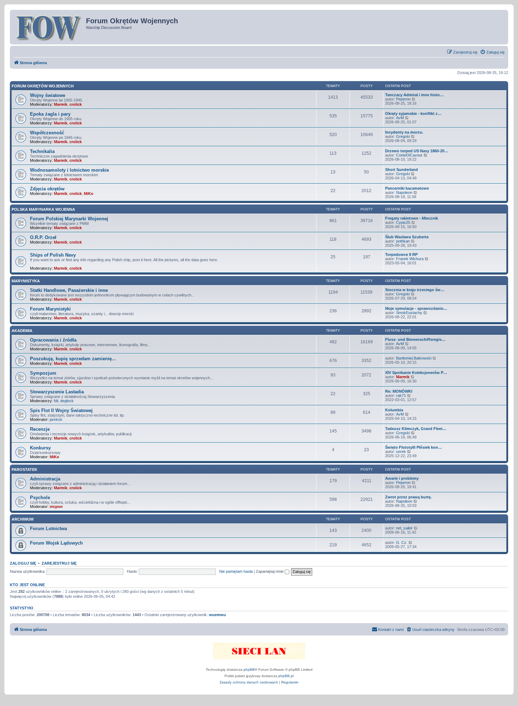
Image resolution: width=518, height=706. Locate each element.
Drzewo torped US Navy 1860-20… (416, 151)
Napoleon (404, 192)
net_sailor (404, 528)
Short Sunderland (401, 169)
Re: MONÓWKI (398, 391)
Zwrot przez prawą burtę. (408, 497)
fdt (56, 401)
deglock (67, 401)
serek (401, 451)
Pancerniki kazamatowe (407, 188)
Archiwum (22, 519)
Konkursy (40, 447)
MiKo (88, 193)
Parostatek (24, 469)
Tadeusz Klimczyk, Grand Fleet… (415, 428)
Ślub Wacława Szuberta (406, 237)
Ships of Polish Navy (53, 255)
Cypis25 (403, 222)
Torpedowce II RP (401, 254)
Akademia (22, 331)
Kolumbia (394, 410)
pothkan (403, 241)
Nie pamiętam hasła (236, 571)
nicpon (56, 506)
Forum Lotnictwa (48, 528)
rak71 (401, 395)
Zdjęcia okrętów (47, 188)
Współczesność (47, 132)
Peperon (403, 99)
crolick (75, 104)
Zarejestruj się (59, 563)
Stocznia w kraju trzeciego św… (414, 290)
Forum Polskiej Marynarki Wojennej (69, 218)
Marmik (60, 104)
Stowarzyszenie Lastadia (57, 391)
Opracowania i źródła (53, 340)
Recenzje (40, 429)
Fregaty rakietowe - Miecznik (411, 218)
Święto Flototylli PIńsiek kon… (413, 447)
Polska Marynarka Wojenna (43, 209)
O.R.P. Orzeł (43, 237)
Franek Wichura (410, 259)
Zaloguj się (23, 563)
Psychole (40, 497)
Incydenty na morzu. (404, 132)
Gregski (403, 136)
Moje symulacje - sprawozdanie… (416, 308)
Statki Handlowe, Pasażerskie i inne (69, 290)
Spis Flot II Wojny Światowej (61, 410)
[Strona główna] (49, 27)
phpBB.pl (286, 676)
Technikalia (42, 151)
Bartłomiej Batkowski (413, 358)
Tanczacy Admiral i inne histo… (414, 95)
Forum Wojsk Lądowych (56, 543)
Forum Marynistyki (50, 309)
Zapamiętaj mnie (270, 571)
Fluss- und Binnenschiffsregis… (415, 339)
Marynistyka (26, 281)
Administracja (45, 478)
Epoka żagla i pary (50, 114)
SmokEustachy (409, 313)
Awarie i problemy (402, 478)
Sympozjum (43, 373)
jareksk (56, 419)
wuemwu (217, 615)
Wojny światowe (47, 95)
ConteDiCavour (409, 155)
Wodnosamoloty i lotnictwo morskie (69, 170)
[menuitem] (492, 52)
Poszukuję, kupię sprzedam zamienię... (73, 358)
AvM (400, 118)
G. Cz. (401, 542)
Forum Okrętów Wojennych (43, 86)
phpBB (249, 669)
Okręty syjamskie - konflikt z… (413, 113)
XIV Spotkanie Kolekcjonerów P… (416, 372)
